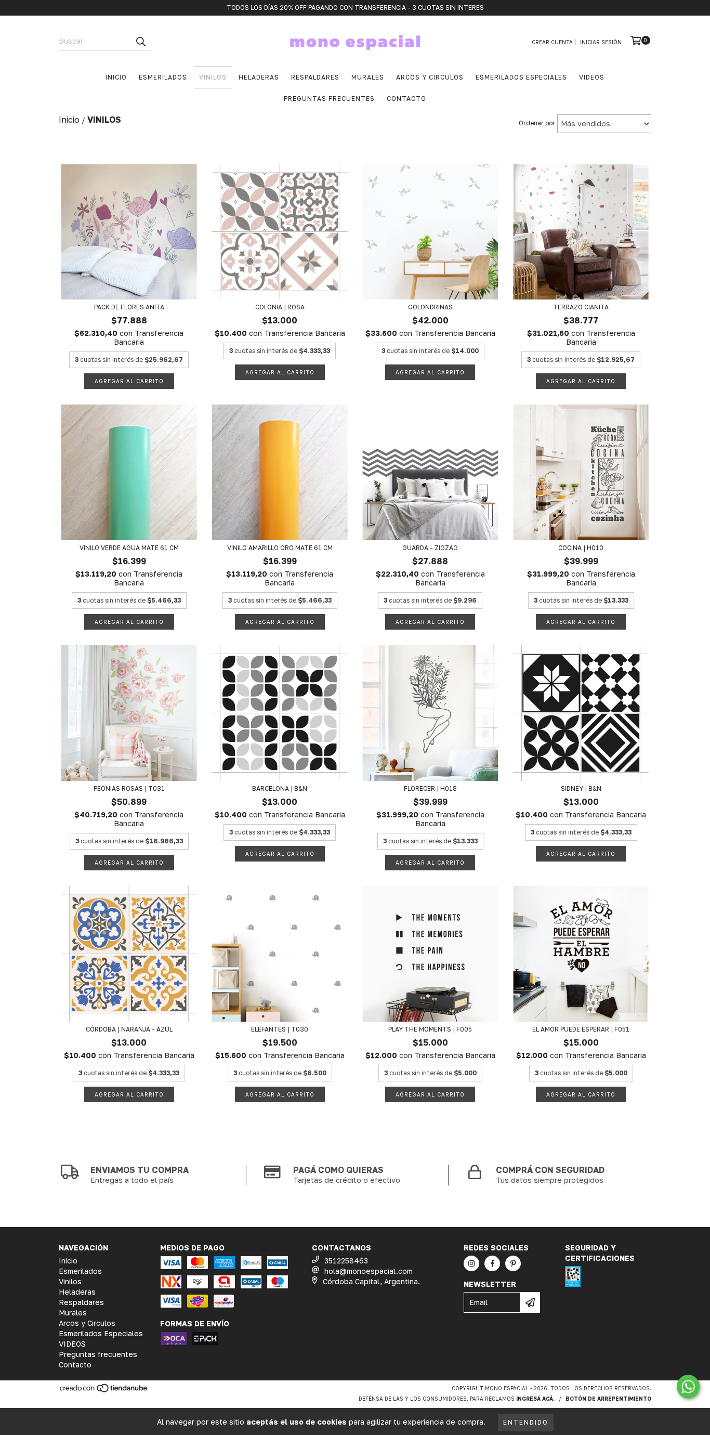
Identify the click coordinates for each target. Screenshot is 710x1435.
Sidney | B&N (581, 788)
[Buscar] (140, 41)
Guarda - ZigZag (430, 548)
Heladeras (259, 77)
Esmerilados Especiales (521, 77)
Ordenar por (537, 123)
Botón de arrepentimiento (608, 1398)
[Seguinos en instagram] (471, 1263)
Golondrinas (430, 307)
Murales (367, 77)
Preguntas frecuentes (329, 98)
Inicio (116, 77)
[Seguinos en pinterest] (513, 1263)
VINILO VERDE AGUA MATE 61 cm (129, 548)
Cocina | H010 (580, 548)
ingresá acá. (535, 1398)
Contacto (406, 98)
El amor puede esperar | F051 (580, 1029)
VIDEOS (591, 77)
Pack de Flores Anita (129, 307)
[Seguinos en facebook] (492, 1263)
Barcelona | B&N (279, 788)
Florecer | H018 (430, 788)
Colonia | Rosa (280, 307)
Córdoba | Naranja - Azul (129, 1029)
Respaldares (315, 77)
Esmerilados (163, 77)
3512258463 (346, 1260)
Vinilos (213, 77)
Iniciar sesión (601, 42)
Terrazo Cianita (581, 307)
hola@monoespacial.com (368, 1271)
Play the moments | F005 (430, 1029)
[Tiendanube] (104, 1391)
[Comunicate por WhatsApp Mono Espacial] (688, 1387)
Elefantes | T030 (279, 1029)
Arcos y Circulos (430, 77)
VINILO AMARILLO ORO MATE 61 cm (280, 548)
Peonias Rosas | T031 (129, 788)
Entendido (525, 1422)
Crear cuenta (552, 42)
